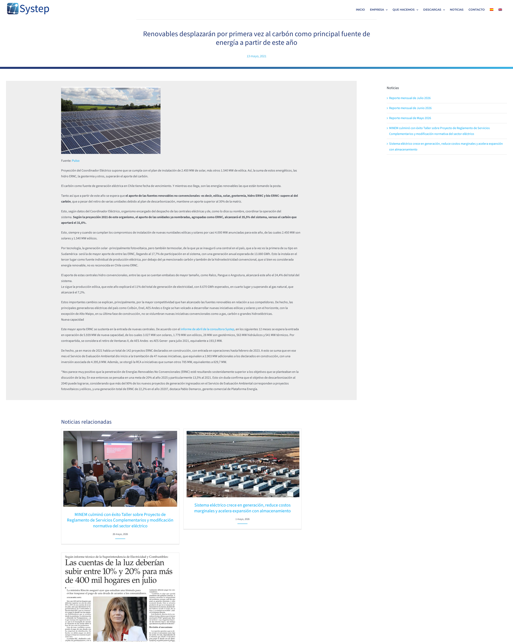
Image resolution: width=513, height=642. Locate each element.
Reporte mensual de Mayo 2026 (410, 118)
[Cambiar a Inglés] (500, 9)
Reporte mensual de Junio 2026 (410, 108)
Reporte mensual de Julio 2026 (410, 98)
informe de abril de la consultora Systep (207, 329)
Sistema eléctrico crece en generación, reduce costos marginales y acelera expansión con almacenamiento (242, 508)
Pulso (76, 160)
